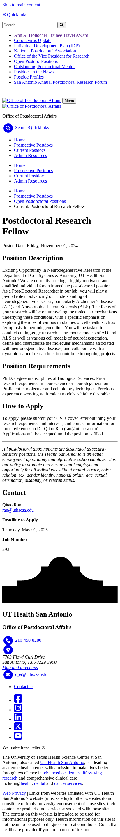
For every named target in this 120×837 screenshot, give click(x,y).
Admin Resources (30, 155)
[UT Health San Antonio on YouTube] (18, 737)
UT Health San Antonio (62, 762)
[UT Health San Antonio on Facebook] (18, 700)
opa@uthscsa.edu (31, 674)
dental (39, 783)
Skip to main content (21, 4)
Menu (69, 101)
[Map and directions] (8, 649)
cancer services (68, 783)
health (26, 783)
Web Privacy (14, 793)
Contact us (23, 686)
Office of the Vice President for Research (51, 56)
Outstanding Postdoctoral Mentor (44, 66)
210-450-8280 (28, 640)
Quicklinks (16, 14)
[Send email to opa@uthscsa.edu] (8, 674)
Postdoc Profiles (29, 76)
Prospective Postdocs (33, 145)
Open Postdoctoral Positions (40, 201)
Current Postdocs (29, 150)
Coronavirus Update (32, 40)
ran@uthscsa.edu (18, 510)
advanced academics (61, 772)
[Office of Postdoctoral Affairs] (31, 100)
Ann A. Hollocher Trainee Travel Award (51, 35)
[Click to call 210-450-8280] (8, 640)
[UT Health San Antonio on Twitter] (18, 728)
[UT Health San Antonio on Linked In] (18, 718)
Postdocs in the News (34, 71)
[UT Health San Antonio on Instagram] (18, 709)
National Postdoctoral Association (45, 50)
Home (19, 139)
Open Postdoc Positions (36, 61)
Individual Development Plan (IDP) (47, 45)
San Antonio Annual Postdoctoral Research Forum (60, 82)
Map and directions (20, 667)
